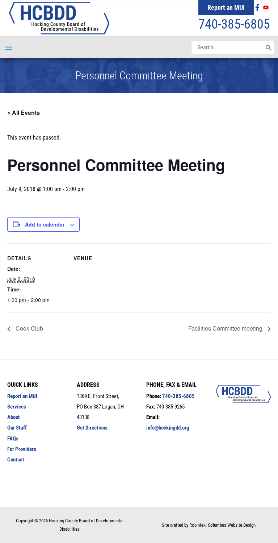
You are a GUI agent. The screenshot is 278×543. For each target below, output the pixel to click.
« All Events (23, 112)
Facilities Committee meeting (226, 328)
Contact (15, 459)
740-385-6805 (234, 24)
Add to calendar (44, 224)
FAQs (12, 438)
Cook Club (28, 328)
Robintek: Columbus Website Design (222, 525)
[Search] (269, 47)
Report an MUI (226, 7)
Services (16, 406)
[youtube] (266, 7)
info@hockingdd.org (167, 427)
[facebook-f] (258, 7)
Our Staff (17, 427)
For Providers (21, 449)
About (13, 417)
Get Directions (92, 427)
